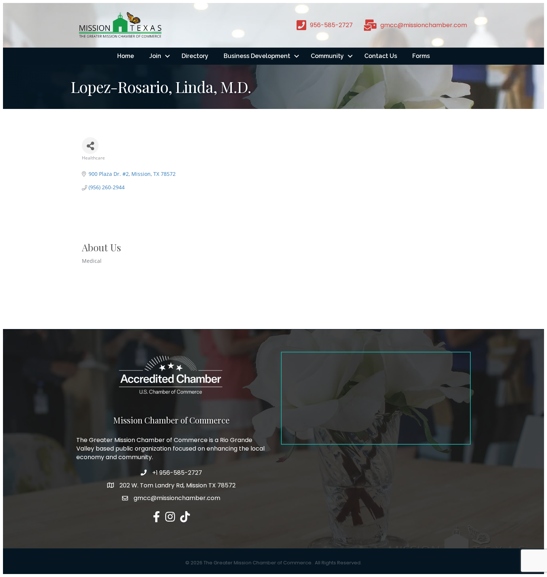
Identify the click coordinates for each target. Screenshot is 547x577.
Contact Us (380, 55)
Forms (421, 55)
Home (125, 55)
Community (327, 55)
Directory (195, 55)
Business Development (257, 55)
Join (155, 55)
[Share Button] (90, 145)
